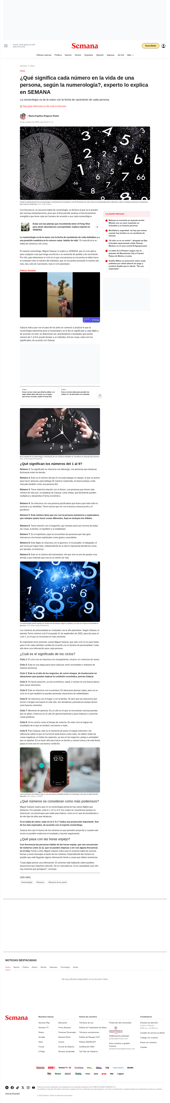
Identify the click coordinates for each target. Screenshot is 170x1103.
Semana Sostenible (66, 1051)
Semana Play (44, 1023)
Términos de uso (86, 1023)
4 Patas (42, 1051)
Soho (41, 1042)
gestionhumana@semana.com (122, 1049)
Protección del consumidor (120, 1023)
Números (40, 882)
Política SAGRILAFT (87, 1042)
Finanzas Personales (67, 1032)
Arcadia (42, 1037)
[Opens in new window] (12, 1087)
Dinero (41, 1032)
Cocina (61, 1042)
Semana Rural (64, 1037)
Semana (23, 66)
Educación (62, 1023)
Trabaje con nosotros (149, 1038)
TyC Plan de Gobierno (88, 1051)
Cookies (143, 1047)
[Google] (6, 1087)
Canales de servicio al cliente (152, 1033)
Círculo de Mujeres (66, 1047)
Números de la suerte (57, 882)
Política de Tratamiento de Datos (93, 1027)
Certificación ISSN (86, 1047)
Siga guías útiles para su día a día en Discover (44, 106)
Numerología (26, 882)
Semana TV (43, 1027)
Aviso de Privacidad (15, 1094)
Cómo (32, 66)
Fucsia (41, 1047)
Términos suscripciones (89, 1032)
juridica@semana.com (118, 1038)
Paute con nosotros (148, 1042)
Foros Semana (64, 1027)
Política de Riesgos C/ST (89, 1037)
